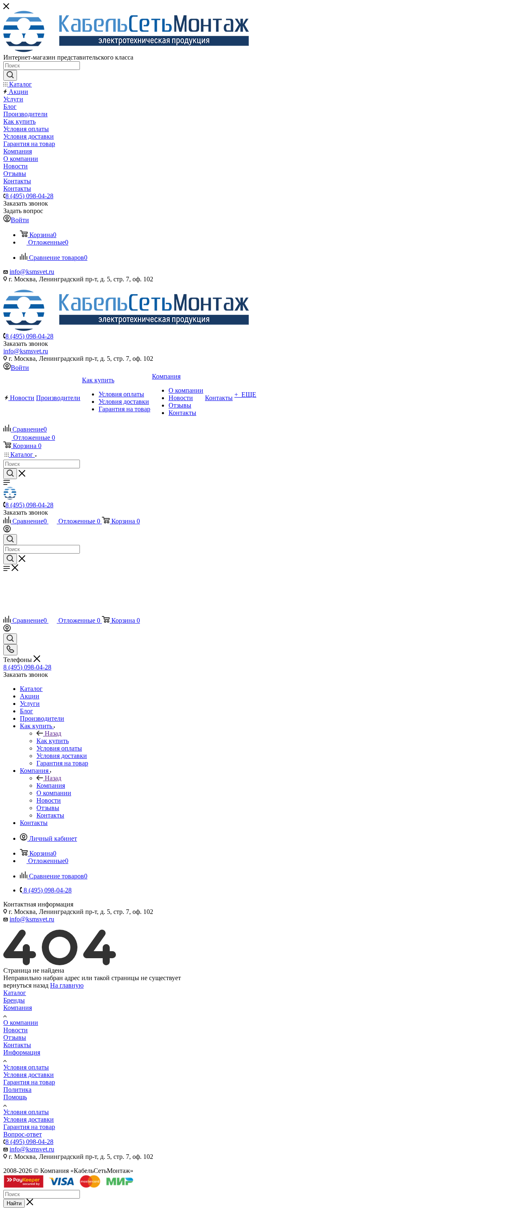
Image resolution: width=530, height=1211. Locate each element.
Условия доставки (28, 1074)
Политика (17, 1089)
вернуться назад (25, 985)
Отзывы (14, 1037)
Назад (53, 733)
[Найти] (10, 75)
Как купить (52, 740)
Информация (21, 1052)
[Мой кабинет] (7, 530)
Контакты (17, 1044)
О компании (20, 1022)
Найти (14, 1203)
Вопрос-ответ (22, 1134)
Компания (50, 785)
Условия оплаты (26, 1067)
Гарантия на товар (29, 1082)
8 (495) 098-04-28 (29, 195)
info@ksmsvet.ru (32, 271)
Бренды (14, 1000)
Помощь (15, 1097)
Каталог (14, 992)
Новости (15, 1030)
